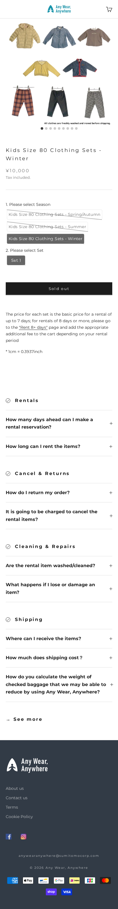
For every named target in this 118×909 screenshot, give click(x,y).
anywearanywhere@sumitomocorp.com (59, 856)
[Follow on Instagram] (23, 836)
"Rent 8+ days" (33, 327)
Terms (12, 807)
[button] (54, 215)
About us (15, 788)
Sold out (59, 288)
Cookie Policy (19, 816)
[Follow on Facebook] (8, 836)
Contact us (16, 797)
